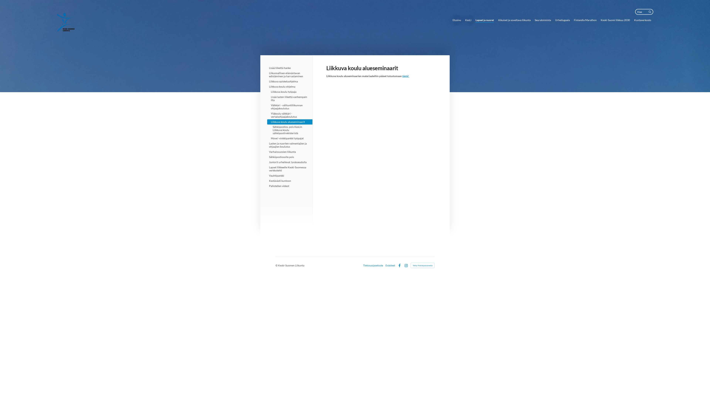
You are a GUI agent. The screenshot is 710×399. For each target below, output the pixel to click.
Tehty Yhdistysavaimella (422, 265)
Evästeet (390, 265)
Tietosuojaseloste (373, 265)
